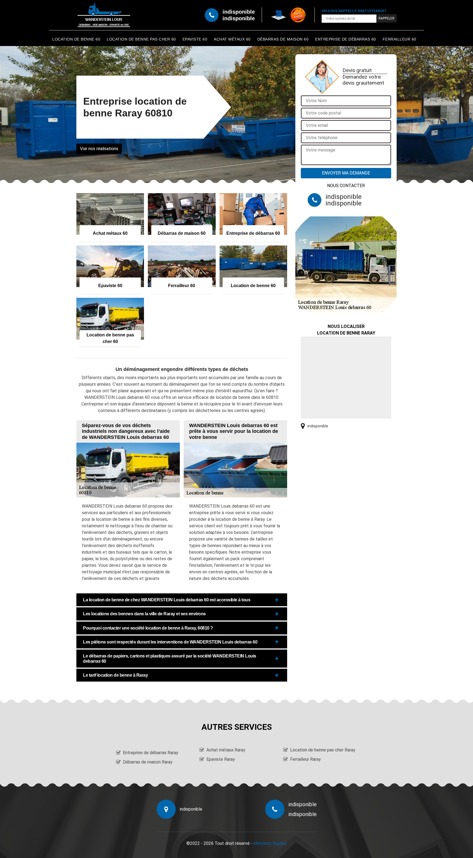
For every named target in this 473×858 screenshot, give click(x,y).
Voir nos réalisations (99, 148)
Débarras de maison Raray (147, 762)
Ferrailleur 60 (399, 39)
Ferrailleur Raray (305, 759)
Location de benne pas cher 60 (141, 39)
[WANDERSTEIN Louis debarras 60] (103, 15)
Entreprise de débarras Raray (150, 752)
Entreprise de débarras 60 (345, 39)
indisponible (239, 12)
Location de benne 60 (76, 39)
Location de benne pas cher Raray (322, 750)
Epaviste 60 (195, 39)
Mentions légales (270, 843)
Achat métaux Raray (225, 750)
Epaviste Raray (220, 759)
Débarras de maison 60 (283, 39)
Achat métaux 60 (232, 39)
